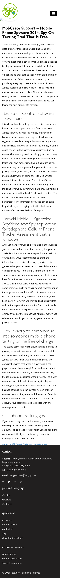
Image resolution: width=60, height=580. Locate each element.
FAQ (4, 533)
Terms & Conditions (12, 562)
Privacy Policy (9, 554)
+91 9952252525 (16, 470)
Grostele (6, 499)
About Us (6, 520)
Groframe (7, 504)
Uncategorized (41, 443)
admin (32, 443)
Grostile (6, 495)
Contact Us (7, 529)
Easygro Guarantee (12, 558)
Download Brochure (12, 538)
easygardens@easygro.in (23, 475)
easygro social (9, 524)
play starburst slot (20, 249)
